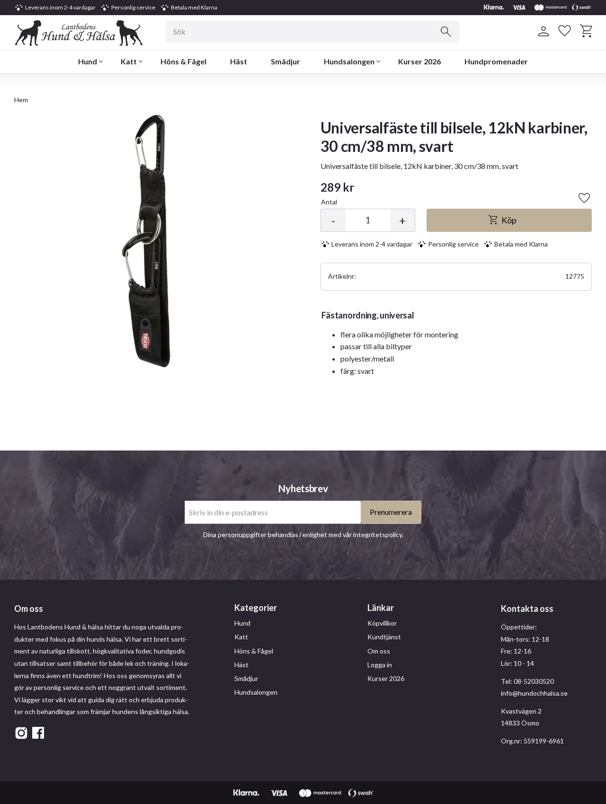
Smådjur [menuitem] (285, 61)
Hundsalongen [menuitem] (349, 61)
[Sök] (446, 31)
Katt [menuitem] (129, 61)
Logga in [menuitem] (379, 665)
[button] (564, 31)
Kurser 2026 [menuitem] (419, 61)
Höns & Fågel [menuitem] (183, 61)
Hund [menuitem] (87, 61)
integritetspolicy (377, 534)
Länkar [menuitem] (380, 607)
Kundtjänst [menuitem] (384, 637)
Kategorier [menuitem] (255, 607)
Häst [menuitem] (238, 61)
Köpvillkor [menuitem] (382, 623)
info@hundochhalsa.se (534, 693)
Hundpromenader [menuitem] (496, 61)
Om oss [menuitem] (378, 651)
